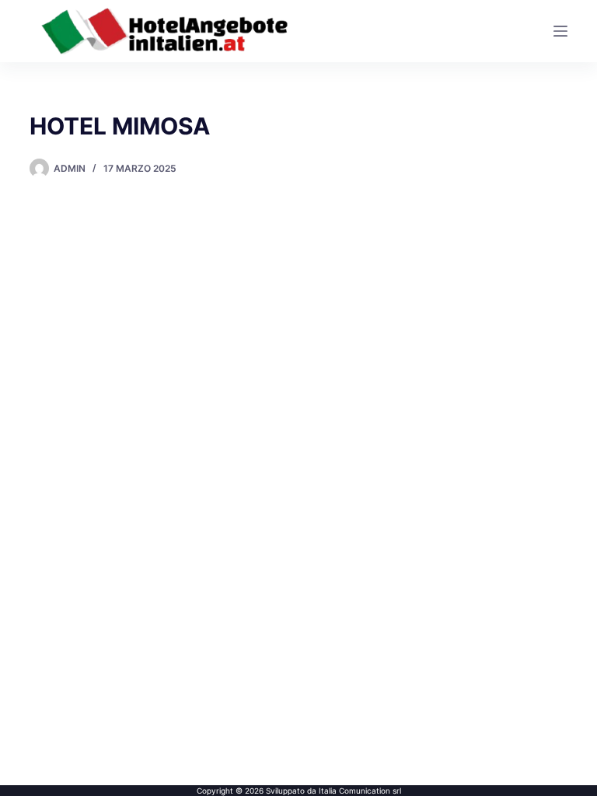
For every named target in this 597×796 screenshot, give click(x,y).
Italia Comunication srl (360, 790)
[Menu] (560, 31)
